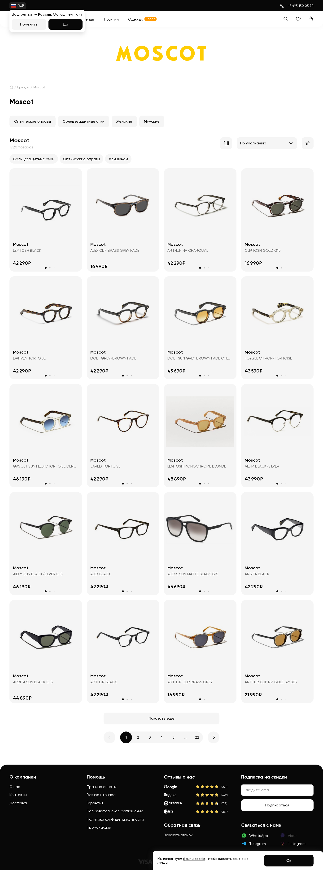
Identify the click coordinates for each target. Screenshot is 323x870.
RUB (21, 5)
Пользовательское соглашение (115, 811)
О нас (14, 786)
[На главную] (11, 87)
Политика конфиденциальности (115, 819)
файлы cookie (194, 859)
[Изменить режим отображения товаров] (226, 143)
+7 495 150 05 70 (301, 6)
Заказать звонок (178, 835)
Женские (124, 121)
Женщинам (118, 159)
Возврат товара (101, 794)
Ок (288, 860)
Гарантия (95, 803)
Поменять (29, 24)
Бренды (23, 87)
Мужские (152, 121)
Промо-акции (99, 827)
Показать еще (162, 718)
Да (65, 24)
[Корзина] (311, 19)
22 (197, 737)
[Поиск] (285, 19)
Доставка (18, 803)
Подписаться (277, 805)
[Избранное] (298, 19)
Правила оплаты (102, 786)
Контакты (18, 794)
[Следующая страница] (213, 737)
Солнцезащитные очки (84, 121)
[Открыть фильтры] (308, 143)
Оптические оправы (32, 121)
